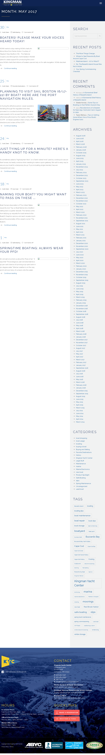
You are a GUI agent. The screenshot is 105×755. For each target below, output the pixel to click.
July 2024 (79, 170)
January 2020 (81, 269)
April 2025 (79, 161)
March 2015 (80, 408)
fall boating (86, 568)
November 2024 (82, 167)
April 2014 (79, 419)
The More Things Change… (85, 53)
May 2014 (79, 416)
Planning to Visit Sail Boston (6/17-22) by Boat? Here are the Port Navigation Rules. (33, 95)
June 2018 (79, 323)
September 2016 (82, 368)
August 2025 (80, 156)
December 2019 (82, 272)
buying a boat (81, 447)
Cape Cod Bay (91, 546)
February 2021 (81, 238)
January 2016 (81, 388)
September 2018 (82, 314)
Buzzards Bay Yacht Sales (82, 541)
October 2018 (81, 311)
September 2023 (82, 181)
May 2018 (79, 325)
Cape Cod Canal (78, 550)
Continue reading (10, 68)
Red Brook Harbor (91, 607)
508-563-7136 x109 (78, 698)
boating (79, 444)
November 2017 (81, 343)
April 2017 (79, 357)
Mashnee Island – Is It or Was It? (87, 61)
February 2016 (81, 385)
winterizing (95, 630)
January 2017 (81, 365)
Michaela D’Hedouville (62, 698)
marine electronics (79, 596)
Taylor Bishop (81, 115)
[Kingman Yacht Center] (13, 3)
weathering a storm (89, 625)
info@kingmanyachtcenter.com (67, 682)
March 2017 (80, 360)
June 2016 (79, 377)
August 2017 (80, 348)
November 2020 (82, 246)
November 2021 (81, 218)
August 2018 (80, 317)
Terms (11, 746)
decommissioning (89, 563)
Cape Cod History (79, 559)
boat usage (80, 441)
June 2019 (79, 289)
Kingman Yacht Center (84, 458)
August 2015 (80, 396)
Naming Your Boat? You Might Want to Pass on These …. (33, 196)
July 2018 (79, 320)
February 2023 (81, 195)
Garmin (90, 572)
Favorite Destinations (19, 86)
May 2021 (79, 229)
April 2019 (79, 294)
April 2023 (79, 189)
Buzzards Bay (93, 536)
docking (76, 568)
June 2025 (79, 158)
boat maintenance (82, 515)
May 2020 (79, 257)
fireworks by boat (79, 572)
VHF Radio (77, 625)
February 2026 (81, 147)
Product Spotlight (82, 475)
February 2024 (81, 172)
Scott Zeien (5, 32)
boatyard (79, 530)
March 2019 (80, 297)
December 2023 (82, 175)
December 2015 (81, 391)
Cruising (91, 559)
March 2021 (80, 235)
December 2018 (82, 306)
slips (77, 481)
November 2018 (82, 309)
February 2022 (81, 215)
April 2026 (79, 141)
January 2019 (81, 303)
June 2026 (80, 138)
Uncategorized (81, 486)
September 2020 (82, 249)
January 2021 (81, 241)
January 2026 (81, 150)
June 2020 (80, 255)
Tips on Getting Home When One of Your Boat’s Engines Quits (86, 117)
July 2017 (79, 351)
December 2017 (81, 340)
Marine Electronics (83, 469)
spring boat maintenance (82, 617)
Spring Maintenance (83, 483)
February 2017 (81, 362)
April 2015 (79, 405)
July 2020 (79, 252)
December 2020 (82, 243)
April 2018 (79, 328)
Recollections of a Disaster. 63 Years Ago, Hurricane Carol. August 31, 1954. (87, 110)
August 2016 (80, 371)
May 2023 (79, 187)
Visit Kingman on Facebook (15, 672)
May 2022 (79, 206)
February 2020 (81, 266)
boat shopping (81, 438)
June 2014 (79, 413)
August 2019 (80, 283)
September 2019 (82, 280)
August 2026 (80, 136)
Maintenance (81, 464)
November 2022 (82, 201)
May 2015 (79, 402)
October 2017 (81, 345)
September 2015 (82, 394)
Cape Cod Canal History (81, 555)
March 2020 (80, 263)
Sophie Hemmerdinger (62, 692)
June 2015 (79, 399)
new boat (15, 189)
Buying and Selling (83, 449)
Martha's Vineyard (93, 596)
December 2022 (82, 198)
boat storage (79, 526)
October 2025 (81, 153)
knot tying (77, 592)
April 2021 (79, 232)
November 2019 (82, 275)
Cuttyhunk (77, 563)
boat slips (92, 521)
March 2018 (80, 331)
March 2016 (80, 382)
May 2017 (79, 354)
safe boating (80, 612)
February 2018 (81, 334)
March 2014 (80, 422)
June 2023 (79, 184)
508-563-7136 (61, 675)
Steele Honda (81, 103)
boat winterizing (92, 526)
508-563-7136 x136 (78, 692)
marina (78, 466)
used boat (80, 489)
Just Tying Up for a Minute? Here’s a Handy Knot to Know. (34, 150)
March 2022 (80, 212)
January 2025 (81, 164)
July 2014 (79, 410)
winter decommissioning (81, 630)
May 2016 (79, 379)
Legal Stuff (80, 461)
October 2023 (81, 178)
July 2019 (79, 286)
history (78, 455)
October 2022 (81, 204)
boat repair (79, 520)
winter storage (79, 634)
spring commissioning (81, 621)
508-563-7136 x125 (71, 687)
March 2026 (80, 144)
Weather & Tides (67, 719)
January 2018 (81, 337)
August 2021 (80, 223)
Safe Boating (16, 32)
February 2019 (81, 300)
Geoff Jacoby (59, 687)
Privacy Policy (5, 746)
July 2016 (79, 374)
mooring (76, 602)
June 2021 (79, 226)
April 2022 (79, 209)
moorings (88, 601)
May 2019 (79, 291)
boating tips (79, 511)
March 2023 (80, 192)
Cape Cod (79, 546)
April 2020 (79, 260)
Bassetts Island (78, 506)
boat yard (91, 531)
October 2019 (81, 277)
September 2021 (82, 221)
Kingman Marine (78, 575)
